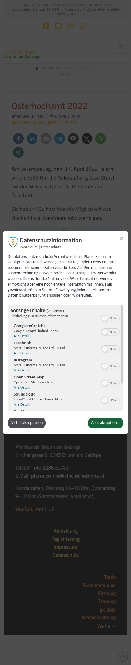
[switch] (110, 317)
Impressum (28, 247)
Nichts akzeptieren (27, 423)
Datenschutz (51, 247)
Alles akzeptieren (105, 423)
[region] (65, 358)
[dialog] (65, 332)
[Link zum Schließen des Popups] (121, 238)
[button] (105, 318)
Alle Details (22, 336)
